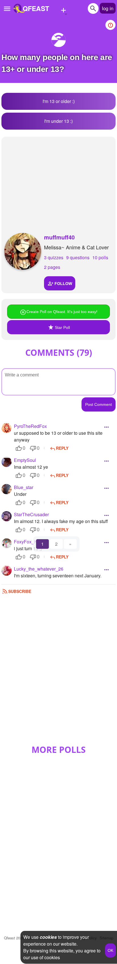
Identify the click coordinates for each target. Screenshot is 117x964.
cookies (48, 937)
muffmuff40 (59, 237)
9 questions (77, 257)
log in (107, 8)
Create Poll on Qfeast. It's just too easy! (61, 311)
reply (62, 448)
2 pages (52, 267)
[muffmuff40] (22, 251)
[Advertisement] (58, 179)
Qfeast (14, 938)
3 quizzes (53, 257)
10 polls (100, 257)
